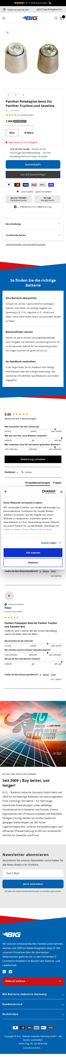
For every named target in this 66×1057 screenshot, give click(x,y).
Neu (12, 132)
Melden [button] (46, 571)
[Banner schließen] (61, 492)
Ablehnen (33, 562)
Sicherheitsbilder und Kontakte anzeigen (25, 244)
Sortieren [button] (10, 472)
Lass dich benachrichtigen (33, 174)
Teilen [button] (53, 571)
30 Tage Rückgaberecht (51, 9)
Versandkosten (27, 125)
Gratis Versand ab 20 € (18, 9)
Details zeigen (48, 543)
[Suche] (56, 18)
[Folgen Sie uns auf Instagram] (4, 971)
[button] (33, 115)
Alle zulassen (33, 552)
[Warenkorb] (62, 18)
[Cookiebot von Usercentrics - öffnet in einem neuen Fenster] (42, 492)
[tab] (37, 483)
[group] (33, 414)
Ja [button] (40, 571)
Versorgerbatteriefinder (43, 337)
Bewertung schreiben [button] (33, 459)
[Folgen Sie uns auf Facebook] (10, 971)
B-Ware (29, 132)
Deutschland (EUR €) (31, 1048)
